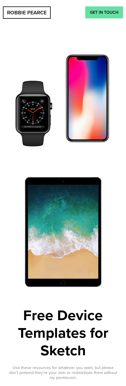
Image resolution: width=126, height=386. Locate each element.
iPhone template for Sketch (87, 99)
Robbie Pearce (27, 12)
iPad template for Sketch (63, 232)
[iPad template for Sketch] (63, 232)
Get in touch (104, 12)
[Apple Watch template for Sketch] (34, 114)
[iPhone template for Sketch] (87, 99)
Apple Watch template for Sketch (34, 114)
